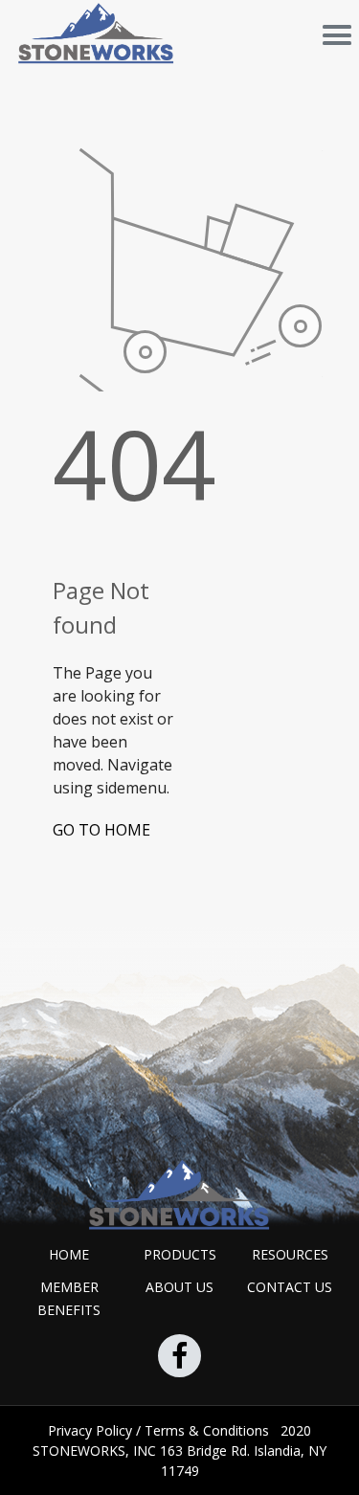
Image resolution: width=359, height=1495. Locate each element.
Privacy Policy (92, 1430)
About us (179, 1287)
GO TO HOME (101, 829)
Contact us (289, 1287)
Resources (290, 1254)
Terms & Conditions (209, 1430)
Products (180, 1254)
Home (69, 1254)
